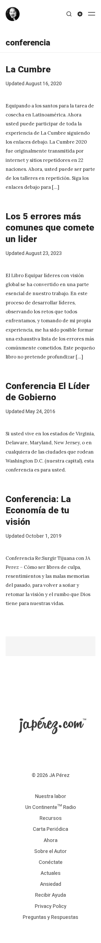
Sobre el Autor (50, 851)
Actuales (51, 873)
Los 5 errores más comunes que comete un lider (50, 228)
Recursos (51, 818)
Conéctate (51, 862)
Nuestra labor (50, 796)
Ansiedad (50, 884)
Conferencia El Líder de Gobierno (48, 392)
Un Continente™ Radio (50, 807)
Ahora (51, 840)
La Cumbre (28, 69)
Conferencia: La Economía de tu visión (38, 510)
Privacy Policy (50, 906)
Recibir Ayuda (50, 895)
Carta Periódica (50, 829)
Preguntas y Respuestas (50, 917)
